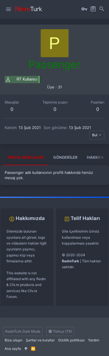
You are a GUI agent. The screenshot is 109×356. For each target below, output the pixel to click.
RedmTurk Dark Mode (22, 331)
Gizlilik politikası (71, 340)
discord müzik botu (91, 199)
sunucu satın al (63, 199)
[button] (8, 9)
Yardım (93, 340)
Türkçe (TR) (62, 331)
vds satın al (41, 199)
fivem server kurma (15, 199)
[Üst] (26, 349)
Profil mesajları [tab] (26, 157)
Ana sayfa (13, 348)
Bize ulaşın (13, 340)
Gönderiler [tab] (65, 157)
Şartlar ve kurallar (40, 340)
